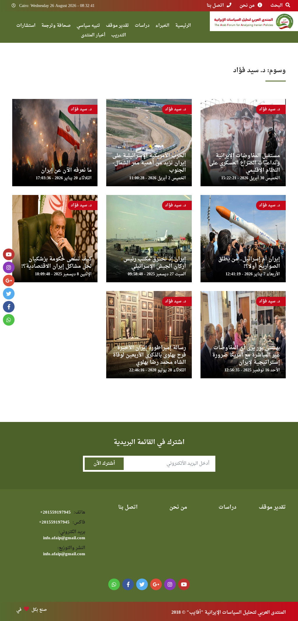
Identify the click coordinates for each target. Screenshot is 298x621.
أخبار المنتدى (93, 36)
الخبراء (162, 26)
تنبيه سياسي (88, 26)
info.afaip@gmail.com (64, 535)
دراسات (142, 26)
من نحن (247, 5)
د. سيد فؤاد (269, 109)
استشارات (26, 26)
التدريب (118, 36)
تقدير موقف (117, 26)
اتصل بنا (215, 5)
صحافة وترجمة (56, 26)
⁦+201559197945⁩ (62, 513)
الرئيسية (183, 26)
